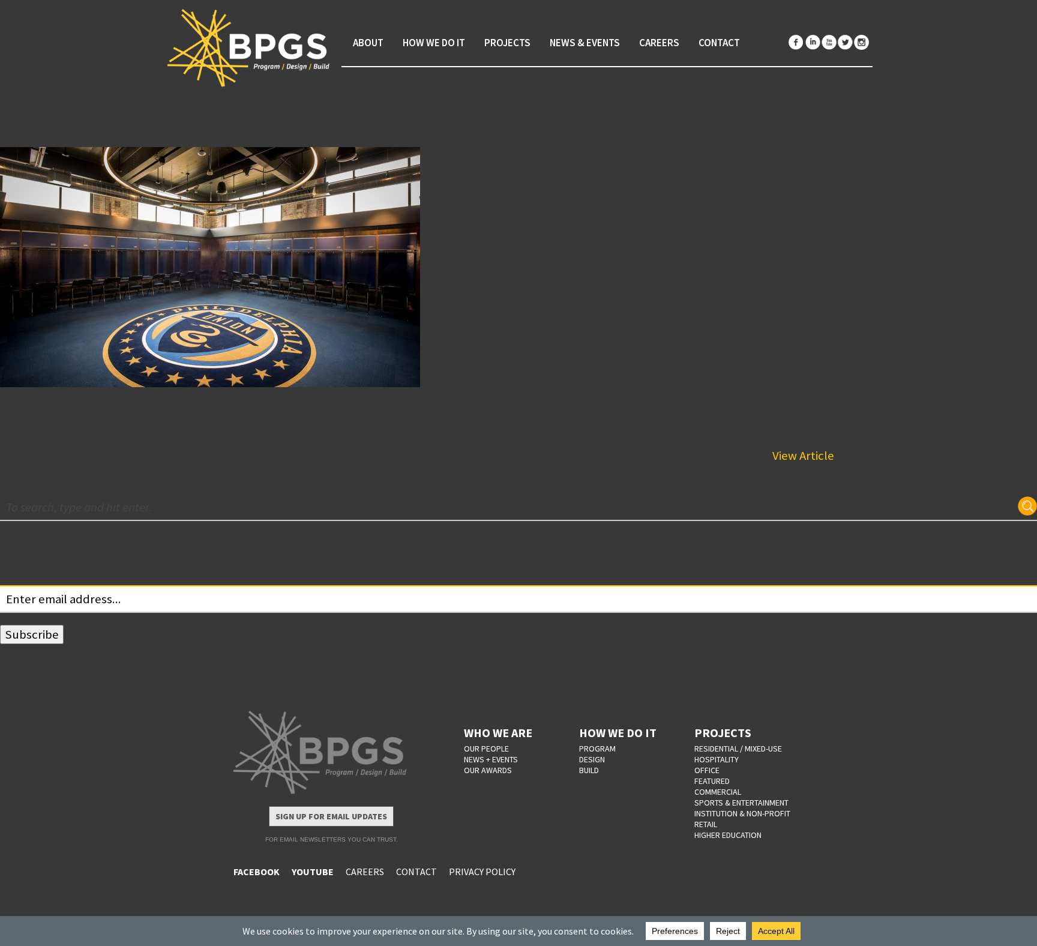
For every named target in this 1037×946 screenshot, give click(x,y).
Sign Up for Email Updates (331, 816)
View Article (803, 455)
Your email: (29, 575)
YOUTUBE (313, 871)
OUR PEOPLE (486, 748)
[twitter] (845, 42)
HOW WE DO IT (618, 732)
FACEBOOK (256, 871)
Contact (719, 42)
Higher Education (728, 835)
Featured (712, 781)
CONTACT (416, 871)
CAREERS (365, 871)
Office (707, 770)
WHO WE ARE (498, 732)
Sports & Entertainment (741, 802)
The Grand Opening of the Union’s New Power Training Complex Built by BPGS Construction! (433, 404)
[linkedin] (812, 42)
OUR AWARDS (488, 770)
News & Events (585, 42)
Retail (705, 824)
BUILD (589, 770)
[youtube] (829, 42)
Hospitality (716, 759)
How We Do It (434, 42)
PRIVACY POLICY (482, 871)
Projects (507, 42)
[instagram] (861, 42)
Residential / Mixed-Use (738, 748)
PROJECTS (722, 732)
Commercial (717, 791)
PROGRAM (597, 748)
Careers (659, 42)
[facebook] (796, 42)
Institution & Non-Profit (742, 813)
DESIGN (592, 759)
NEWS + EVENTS (491, 759)
